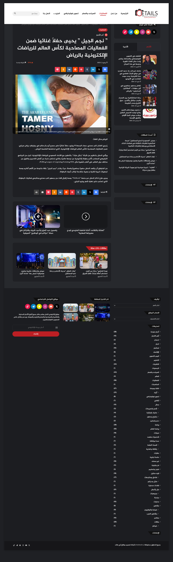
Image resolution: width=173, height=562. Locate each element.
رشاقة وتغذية (151, 449)
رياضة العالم (154, 429)
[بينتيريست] (81, 69)
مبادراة (156, 497)
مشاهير (156, 505)
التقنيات (156, 364)
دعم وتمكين (154, 421)
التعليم (156, 360)
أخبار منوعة (155, 332)
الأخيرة (125, 46)
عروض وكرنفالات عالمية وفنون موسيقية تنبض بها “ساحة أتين (32, 272)
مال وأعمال (155, 489)
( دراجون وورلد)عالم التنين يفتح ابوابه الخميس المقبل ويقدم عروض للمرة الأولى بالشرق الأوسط (130, 114)
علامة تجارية (154, 457)
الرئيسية (124, 13)
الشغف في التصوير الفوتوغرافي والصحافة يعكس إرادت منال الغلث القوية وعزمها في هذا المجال (129, 60)
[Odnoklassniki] (63, 69)
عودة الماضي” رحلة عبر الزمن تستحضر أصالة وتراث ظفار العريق (95, 272)
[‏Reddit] (75, 69)
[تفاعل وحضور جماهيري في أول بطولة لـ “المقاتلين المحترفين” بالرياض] (150, 89)
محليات (156, 501)
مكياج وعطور (152, 417)
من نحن (114, 13)
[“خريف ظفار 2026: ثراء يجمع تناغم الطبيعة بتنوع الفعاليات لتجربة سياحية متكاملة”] (70, 317)
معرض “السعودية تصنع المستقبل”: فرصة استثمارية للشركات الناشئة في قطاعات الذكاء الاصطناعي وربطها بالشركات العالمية (138, 143)
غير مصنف (155, 461)
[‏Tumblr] (87, 69)
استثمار (156, 348)
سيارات (156, 433)
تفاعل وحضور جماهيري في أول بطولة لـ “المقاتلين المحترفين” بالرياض (131, 88)
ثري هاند (118, 545)
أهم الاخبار (155, 336)
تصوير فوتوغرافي (71, 13)
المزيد (57, 13)
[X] (99, 69)
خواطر (154, 526)
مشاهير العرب (152, 514)
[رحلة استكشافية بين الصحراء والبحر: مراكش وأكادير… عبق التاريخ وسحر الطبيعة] (150, 101)
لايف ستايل (155, 473)
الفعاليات (103, 13)
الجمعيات (155, 368)
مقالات (156, 522)
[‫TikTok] (125, 32)
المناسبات (155, 384)
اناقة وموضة (154, 388)
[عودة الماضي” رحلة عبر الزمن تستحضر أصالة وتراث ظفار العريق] (94, 261)
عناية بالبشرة (152, 412)
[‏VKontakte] (69, 69)
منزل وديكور (152, 481)
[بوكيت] (57, 69)
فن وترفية (155, 465)
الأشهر (148, 46)
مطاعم (156, 518)
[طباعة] (36, 192)
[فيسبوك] (105, 69)
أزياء (155, 392)
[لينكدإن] (93, 69)
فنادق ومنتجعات (150, 477)
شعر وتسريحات (151, 408)
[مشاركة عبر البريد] (42, 192)
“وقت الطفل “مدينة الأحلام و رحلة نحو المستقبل (63, 272)
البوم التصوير (154, 356)
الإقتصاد (156, 352)
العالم (157, 376)
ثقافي (156, 400)
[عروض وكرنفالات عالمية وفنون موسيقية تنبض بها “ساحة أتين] (30, 261)
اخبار (157, 344)
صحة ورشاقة (154, 441)
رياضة (157, 425)
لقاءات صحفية (153, 485)
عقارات (156, 453)
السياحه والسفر (88, 13)
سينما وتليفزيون (150, 510)
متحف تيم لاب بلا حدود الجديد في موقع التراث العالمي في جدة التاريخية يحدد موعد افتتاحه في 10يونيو (129, 75)
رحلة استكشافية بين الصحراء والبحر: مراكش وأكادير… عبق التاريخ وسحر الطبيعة (130, 100)
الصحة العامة (152, 445)
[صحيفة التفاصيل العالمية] (148, 13)
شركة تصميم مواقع (128, 545)
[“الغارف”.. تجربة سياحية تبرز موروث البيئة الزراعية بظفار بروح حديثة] (86, 317)
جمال (157, 404)
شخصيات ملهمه (153, 437)
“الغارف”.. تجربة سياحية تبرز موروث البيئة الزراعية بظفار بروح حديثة (137, 169)
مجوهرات (153, 493)
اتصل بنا (46, 13)
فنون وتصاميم (154, 469)
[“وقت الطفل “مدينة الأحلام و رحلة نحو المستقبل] (62, 261)
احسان (156, 340)
